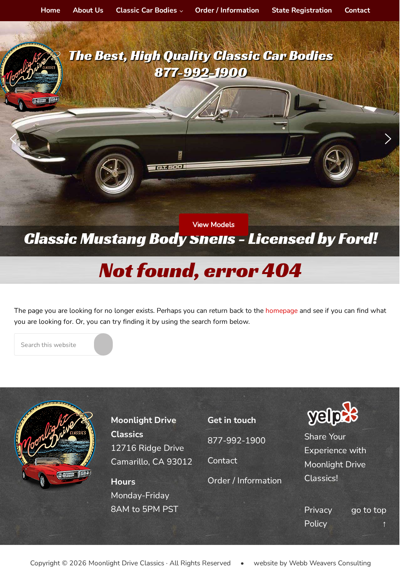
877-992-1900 (237, 441)
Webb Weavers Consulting (330, 563)
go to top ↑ (369, 517)
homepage (282, 310)
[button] (13, 139)
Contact (222, 461)
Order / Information (245, 481)
